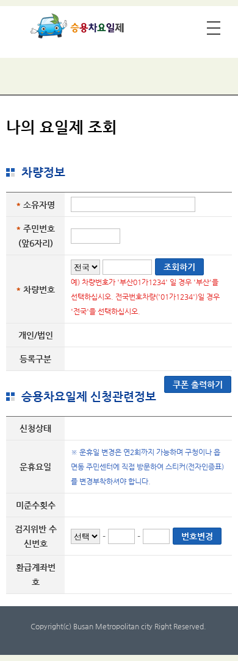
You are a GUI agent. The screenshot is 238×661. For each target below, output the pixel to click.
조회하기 (179, 267)
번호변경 (197, 536)
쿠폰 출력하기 (198, 384)
